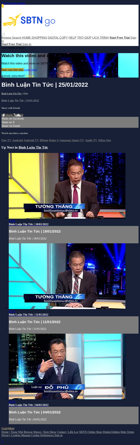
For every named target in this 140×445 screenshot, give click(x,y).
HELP (72, 37)
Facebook (7, 115)
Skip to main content (13, 3)
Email (19, 115)
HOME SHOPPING (34, 37)
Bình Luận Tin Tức (11, 93)
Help (123, 432)
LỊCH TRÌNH (100, 37)
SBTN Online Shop (90, 432)
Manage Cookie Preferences (37, 435)
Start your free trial (12, 69)
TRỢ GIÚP (84, 37)
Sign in (30, 75)
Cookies (16, 435)
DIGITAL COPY (58, 37)
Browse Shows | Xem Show (40, 432)
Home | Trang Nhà (12, 432)
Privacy (6, 435)
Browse (6, 37)
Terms (130, 432)
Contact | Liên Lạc (67, 432)
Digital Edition (111, 432)
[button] (3, 34)
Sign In (26, 44)
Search (17, 37)
